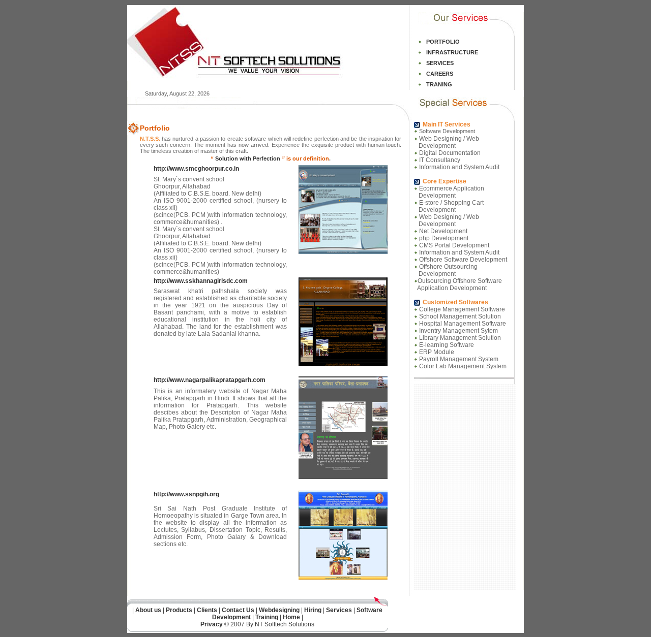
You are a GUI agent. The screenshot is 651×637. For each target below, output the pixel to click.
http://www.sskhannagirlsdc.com (201, 280)
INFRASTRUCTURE (452, 52)
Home (291, 617)
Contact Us (238, 610)
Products (179, 610)
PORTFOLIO (443, 42)
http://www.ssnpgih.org (186, 494)
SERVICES (440, 63)
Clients (207, 610)
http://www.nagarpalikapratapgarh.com (209, 380)
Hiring (312, 610)
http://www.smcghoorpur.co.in (196, 168)
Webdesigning (280, 610)
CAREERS (439, 74)
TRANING (439, 84)
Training (266, 617)
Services (339, 610)
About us (148, 610)
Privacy (211, 624)
